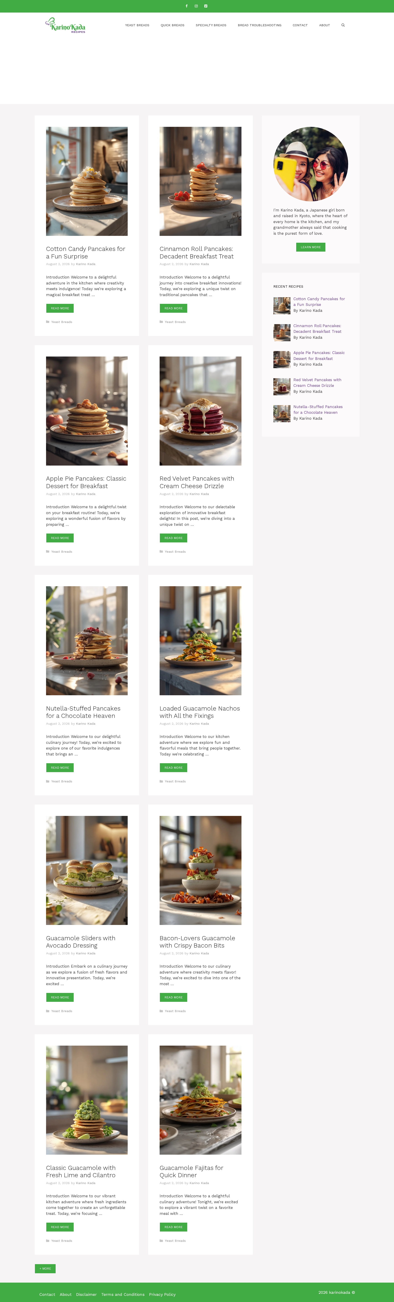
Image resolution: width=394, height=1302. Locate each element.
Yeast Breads (137, 25)
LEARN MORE (311, 247)
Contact (300, 25)
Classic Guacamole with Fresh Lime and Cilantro (81, 1171)
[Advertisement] (197, 72)
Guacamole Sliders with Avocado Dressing (80, 942)
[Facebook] (186, 6)
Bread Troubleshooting (259, 25)
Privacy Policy (162, 1294)
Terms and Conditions (123, 1294)
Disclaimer (86, 1294)
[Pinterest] (206, 6)
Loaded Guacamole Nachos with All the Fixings (200, 712)
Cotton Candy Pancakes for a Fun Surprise (85, 252)
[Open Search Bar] (343, 25)
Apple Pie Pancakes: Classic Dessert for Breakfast (86, 482)
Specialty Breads (211, 25)
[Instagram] (196, 6)
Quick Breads (172, 25)
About (324, 25)
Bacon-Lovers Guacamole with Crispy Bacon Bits (197, 942)
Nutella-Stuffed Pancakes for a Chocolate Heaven (83, 712)
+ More (45, 1268)
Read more (60, 308)
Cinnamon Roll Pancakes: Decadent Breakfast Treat (197, 252)
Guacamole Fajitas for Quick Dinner (191, 1171)
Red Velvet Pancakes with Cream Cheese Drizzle (197, 482)
